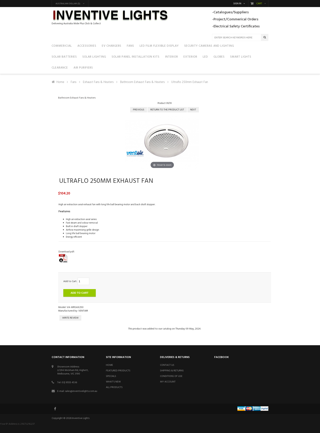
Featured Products (118, 371)
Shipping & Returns (172, 371)
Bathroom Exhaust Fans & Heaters (142, 82)
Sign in (237, 4)
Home (60, 82)
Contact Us (167, 365)
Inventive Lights (80, 418)
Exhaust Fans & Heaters (98, 82)
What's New (113, 382)
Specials (111, 376)
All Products (114, 387)
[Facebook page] (55, 408)
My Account (168, 382)
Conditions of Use (171, 376)
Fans (73, 82)
